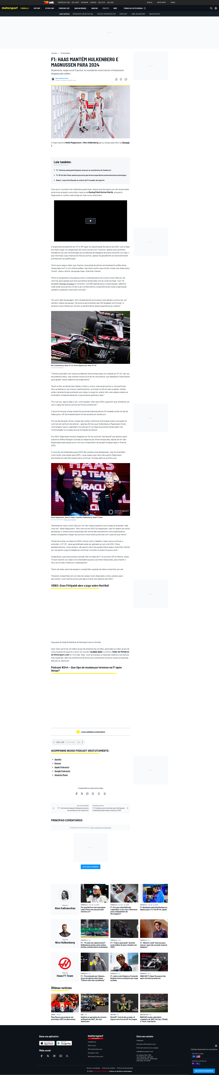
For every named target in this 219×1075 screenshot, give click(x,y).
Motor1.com (92, 1045)
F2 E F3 (105, 8)
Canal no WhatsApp (138, 14)
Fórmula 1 (25, 8)
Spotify (58, 759)
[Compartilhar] (116, 79)
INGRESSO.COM (64, 2)
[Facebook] (76, 793)
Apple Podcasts (62, 767)
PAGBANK (84, 2)
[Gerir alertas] (104, 793)
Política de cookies (108, 1068)
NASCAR (94, 8)
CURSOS (93, 2)
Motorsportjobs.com (95, 1049)
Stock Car (49, 8)
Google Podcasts (62, 771)
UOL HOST (75, 2)
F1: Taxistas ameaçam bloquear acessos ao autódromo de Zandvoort (83, 170)
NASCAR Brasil (80, 8)
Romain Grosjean (67, 283)
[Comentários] (126, 79)
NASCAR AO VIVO (154, 14)
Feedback (140, 1040)
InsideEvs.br (92, 1042)
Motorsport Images (70, 519)
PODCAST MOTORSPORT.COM (106, 14)
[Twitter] (82, 793)
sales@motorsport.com (145, 1051)
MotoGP (37, 8)
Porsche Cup (64, 8)
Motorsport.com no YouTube (83, 14)
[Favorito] (121, 79)
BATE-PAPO (161, 2)
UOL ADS (110, 2)
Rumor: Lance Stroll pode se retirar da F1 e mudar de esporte (80, 180)
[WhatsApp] (87, 793)
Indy (115, 8)
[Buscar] (211, 8)
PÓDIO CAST (123, 14)
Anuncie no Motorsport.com (146, 1044)
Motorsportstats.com (95, 1056)
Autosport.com (93, 1053)
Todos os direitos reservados (120, 1071)
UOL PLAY (101, 2)
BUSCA (149, 2)
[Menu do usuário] (216, 8)
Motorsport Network (101, 1071)
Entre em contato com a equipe (147, 1048)
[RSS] (67, 1056)
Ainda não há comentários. (90, 827)
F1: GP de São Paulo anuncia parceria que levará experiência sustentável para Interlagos (91, 175)
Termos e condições (93, 1068)
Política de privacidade (125, 1068)
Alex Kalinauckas (61, 78)
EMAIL (173, 2)
